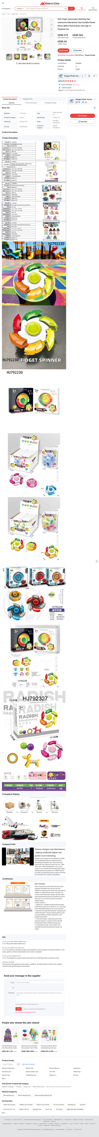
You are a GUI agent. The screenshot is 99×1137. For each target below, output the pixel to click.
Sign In (61, 90)
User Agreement (60, 1129)
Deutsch (57, 1123)
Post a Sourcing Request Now (25, 1012)
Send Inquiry (63, 50)
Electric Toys (29, 1068)
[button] (59, 103)
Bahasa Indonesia (56, 1125)
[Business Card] (95, 108)
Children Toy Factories (26, 1105)
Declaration (70, 1129)
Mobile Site (46, 1121)
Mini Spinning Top (8, 1095)
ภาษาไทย (92, 1123)
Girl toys (75, 1075)
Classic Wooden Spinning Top (43, 1095)
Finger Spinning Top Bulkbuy (75, 1109)
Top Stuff (82, 1105)
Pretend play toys (31, 1075)
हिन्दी (87, 1123)
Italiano (51, 1123)
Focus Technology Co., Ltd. (37, 1129)
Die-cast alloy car (55, 1068)
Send (18, 1009)
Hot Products (8, 1119)
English (15, 1123)
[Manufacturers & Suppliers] (49, 3)
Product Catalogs (29, 1064)
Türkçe (40, 1125)
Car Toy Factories (58, 1105)
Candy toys (76, 1068)
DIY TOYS (52, 1072)
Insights (53, 1121)
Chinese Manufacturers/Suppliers (32, 1119)
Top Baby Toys (37, 1109)
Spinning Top (23, 14)
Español (21, 1123)
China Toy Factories (9, 1105)
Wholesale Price (58, 1119)
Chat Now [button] (78, 50)
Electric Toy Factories (43, 1105)
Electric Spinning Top (24, 1095)
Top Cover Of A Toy (9, 1109)
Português (28, 1123)
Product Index (88, 1119)
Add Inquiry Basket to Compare (28, 63)
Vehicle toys (76, 1072)
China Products (18, 1119)
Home (3, 14)
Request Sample (90, 55)
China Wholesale (47, 1119)
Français (35, 1123)
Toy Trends (59, 1109)
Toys (8, 14)
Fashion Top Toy (24, 1109)
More (3, 1113)
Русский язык (43, 1123)
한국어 (76, 1123)
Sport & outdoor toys (32, 1072)
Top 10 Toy (48, 1109)
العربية (71, 1123)
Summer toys (6, 1075)
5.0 (77, 102)
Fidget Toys (15, 14)
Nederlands (64, 1123)
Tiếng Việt (46, 1125)
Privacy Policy (78, 1129)
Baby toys (52, 1075)
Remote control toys (8, 1068)
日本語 (82, 1123)
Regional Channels (78, 1119)
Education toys (6, 1072)
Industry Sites (67, 1119)
